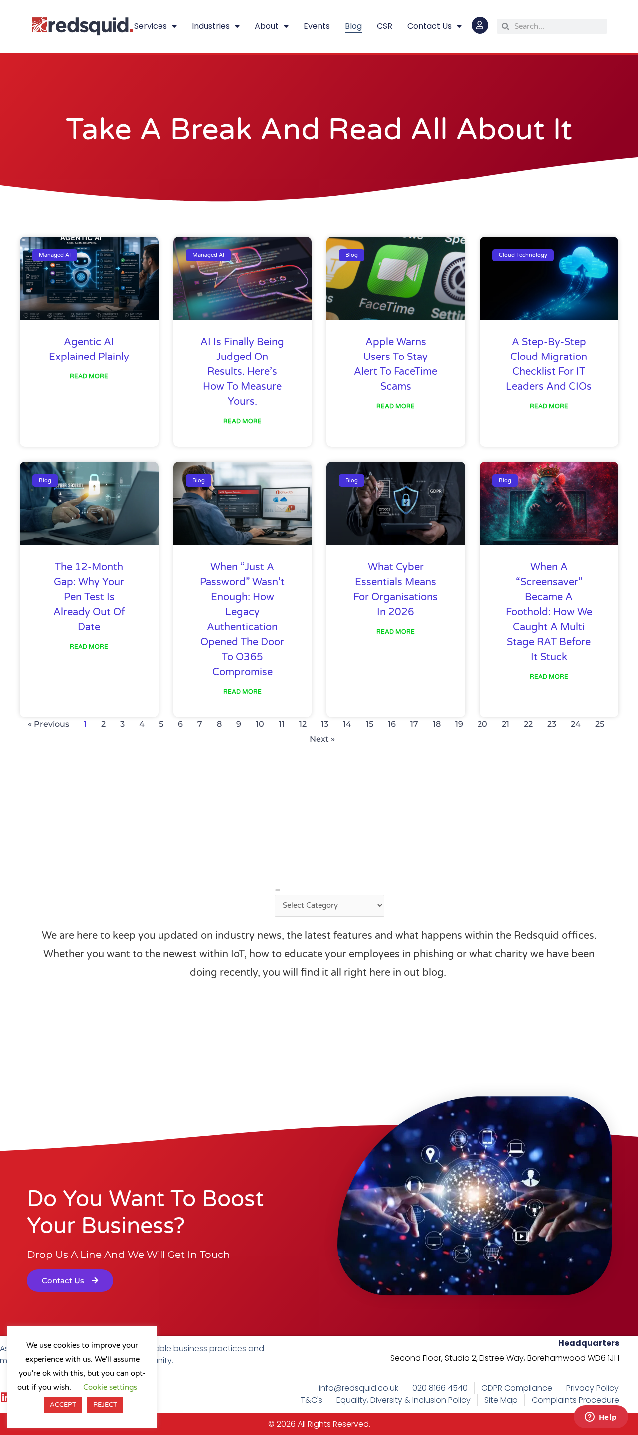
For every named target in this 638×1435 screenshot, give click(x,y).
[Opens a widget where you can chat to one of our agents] (600, 1417)
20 (482, 724)
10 (260, 724)
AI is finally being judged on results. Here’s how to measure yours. (242, 372)
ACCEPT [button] (63, 1405)
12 (303, 724)
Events (317, 26)
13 (324, 724)
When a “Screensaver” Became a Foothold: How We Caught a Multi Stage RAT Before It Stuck (549, 612)
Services (150, 26)
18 (437, 724)
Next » (322, 739)
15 (369, 724)
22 (528, 724)
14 (347, 724)
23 (551, 724)
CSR (384, 26)
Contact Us (429, 26)
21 (505, 724)
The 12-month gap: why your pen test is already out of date (89, 597)
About (267, 26)
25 (599, 724)
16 (392, 724)
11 (282, 724)
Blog (353, 26)
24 (576, 724)
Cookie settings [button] (110, 1387)
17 (414, 724)
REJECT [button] (105, 1405)
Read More (89, 376)
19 (459, 724)
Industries (211, 26)
